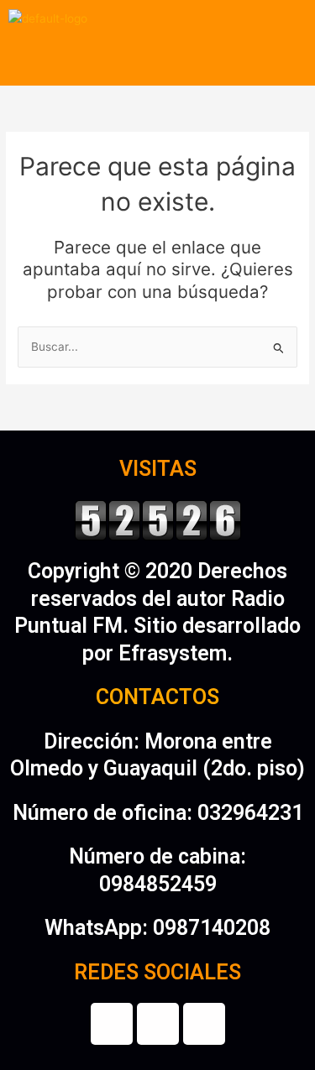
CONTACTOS (157, 697)
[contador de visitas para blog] (158, 519)
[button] (157, 61)
